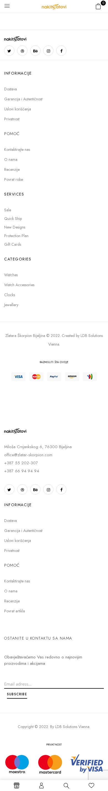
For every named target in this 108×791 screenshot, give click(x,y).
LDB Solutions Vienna (72, 726)
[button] (98, 6)
